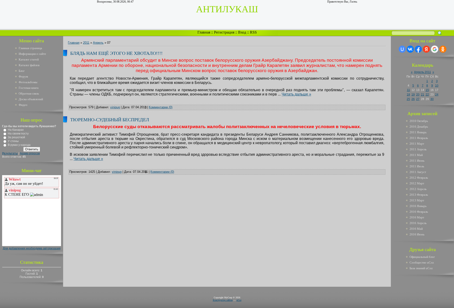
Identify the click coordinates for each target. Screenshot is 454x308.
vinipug (115, 107)
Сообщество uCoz (422, 262)
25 (408, 99)
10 (436, 85)
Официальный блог (422, 257)
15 (427, 90)
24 (436, 94)
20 (417, 94)
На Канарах (16, 129)
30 (432, 99)
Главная (203, 32)
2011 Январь (418, 132)
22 (427, 94)
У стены (13, 141)
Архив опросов (30, 153)
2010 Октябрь (419, 121)
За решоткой (16, 137)
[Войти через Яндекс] (426, 49)
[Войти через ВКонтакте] (410, 49)
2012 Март (417, 183)
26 (413, 99)
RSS (253, 32)
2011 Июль (417, 166)
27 (417, 99)
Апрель (98, 42)
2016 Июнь (417, 234)
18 (408, 94)
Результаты (10, 153)
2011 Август (418, 172)
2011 (86, 42)
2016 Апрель (418, 223)
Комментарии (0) (160, 107)
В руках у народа (19, 145)
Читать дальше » (296, 94)
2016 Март (417, 217)
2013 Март (417, 200)
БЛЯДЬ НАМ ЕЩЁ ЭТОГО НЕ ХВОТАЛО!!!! (116, 53)
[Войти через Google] (434, 49)
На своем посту (18, 133)
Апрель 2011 (422, 72)
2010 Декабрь (419, 126)
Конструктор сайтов (223, 300)
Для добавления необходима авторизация (32, 248)
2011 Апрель (418, 149)
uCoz (238, 300)
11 (408, 90)
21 (422, 94)
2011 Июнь (417, 160)
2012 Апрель (418, 189)
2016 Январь (418, 206)
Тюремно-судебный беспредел (109, 119)
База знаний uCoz (421, 268)
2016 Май (416, 228)
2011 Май (416, 155)
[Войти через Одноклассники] (442, 49)
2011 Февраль (419, 138)
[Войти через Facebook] (418, 49)
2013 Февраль (419, 194)
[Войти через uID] (402, 49)
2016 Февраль (419, 211)
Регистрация (224, 32)
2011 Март (417, 143)
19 (413, 94)
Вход (242, 32)
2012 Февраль (419, 177)
